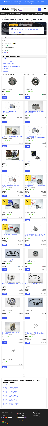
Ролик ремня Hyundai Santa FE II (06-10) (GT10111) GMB (12, 137)
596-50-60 (15, 8)
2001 (15, 29)
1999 (20, 32)
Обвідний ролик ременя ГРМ (8, 63)
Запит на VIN (20, 420)
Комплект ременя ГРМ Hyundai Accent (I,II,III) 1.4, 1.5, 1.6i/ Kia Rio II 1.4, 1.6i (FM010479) (12, 260)
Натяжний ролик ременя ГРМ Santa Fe (10, 400)
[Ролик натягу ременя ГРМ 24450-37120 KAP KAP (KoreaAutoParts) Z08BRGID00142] (12, 105)
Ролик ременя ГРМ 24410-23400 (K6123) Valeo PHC (12, 283)
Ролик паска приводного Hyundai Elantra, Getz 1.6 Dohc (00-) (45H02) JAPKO (35, 88)
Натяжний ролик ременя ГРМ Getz (9, 388)
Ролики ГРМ (5, 71)
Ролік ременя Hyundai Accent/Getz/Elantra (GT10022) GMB (11, 333)
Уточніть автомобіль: (5, 25)
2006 (28, 29)
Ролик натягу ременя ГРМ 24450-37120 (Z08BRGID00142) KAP (10, 112)
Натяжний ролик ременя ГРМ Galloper (10, 387)
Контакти (40, 5)
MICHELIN (6, 49)
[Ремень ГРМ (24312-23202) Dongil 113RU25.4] (35, 278)
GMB (5, 42)
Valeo (5, 52)
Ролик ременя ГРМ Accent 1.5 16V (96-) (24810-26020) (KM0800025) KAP (34, 112)
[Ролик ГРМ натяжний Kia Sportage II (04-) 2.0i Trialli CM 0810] (35, 155)
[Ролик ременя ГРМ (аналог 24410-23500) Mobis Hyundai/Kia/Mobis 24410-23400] (35, 179)
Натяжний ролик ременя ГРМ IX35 (9, 395)
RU (4, 5)
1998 (17, 32)
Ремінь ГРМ (4, 60)
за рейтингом (10, 74)
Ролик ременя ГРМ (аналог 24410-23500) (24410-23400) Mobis (35, 186)
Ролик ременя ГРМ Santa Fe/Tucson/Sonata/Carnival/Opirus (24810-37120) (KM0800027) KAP (35, 137)
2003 (20, 29)
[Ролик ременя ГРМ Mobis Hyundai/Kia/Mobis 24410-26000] (35, 204)
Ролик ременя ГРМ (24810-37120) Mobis (10, 234)
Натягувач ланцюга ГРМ (7, 69)
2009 (37, 29)
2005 (26, 29)
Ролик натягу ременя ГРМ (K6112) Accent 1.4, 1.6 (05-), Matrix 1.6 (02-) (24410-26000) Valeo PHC (35, 235)
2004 (23, 29)
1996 (12, 32)
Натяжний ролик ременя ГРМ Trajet (9, 404)
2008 (34, 29)
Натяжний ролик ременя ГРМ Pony (9, 399)
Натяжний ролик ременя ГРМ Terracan (10, 403)
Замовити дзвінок (21, 418)
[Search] (39, 9)
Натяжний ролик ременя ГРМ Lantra (10, 396)
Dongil (5, 40)
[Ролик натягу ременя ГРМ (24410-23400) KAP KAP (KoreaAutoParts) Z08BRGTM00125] (12, 179)
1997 (15, 32)
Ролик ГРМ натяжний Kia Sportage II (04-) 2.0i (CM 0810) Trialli (35, 161)
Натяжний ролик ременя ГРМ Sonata (10, 402)
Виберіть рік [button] (13, 25)
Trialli (5, 50)
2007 (31, 29)
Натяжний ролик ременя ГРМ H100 (9, 391)
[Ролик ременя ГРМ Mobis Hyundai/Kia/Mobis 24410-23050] (12, 204)
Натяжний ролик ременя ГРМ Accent (10, 384)
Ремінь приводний (6, 65)
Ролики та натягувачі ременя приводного (11, 66)
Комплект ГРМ (5, 58)
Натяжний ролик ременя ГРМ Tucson (10, 405)
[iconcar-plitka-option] (44, 74)
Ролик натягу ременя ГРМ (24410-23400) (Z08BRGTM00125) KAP (10, 186)
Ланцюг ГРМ (5, 68)
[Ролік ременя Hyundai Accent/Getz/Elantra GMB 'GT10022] (12, 326)
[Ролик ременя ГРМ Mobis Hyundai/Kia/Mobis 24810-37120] (12, 228)
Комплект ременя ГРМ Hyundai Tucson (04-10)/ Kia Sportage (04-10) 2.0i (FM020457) (35, 309)
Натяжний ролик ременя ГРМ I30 (9, 394)
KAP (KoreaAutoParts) (8, 47)
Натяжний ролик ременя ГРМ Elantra (10, 386)
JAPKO (5, 45)
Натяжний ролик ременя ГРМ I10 (9, 392)
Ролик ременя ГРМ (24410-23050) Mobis (10, 209)
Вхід (45, 5)
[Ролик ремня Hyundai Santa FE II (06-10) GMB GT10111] (12, 130)
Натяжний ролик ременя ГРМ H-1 (9, 390)
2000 (12, 29)
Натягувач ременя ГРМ (7, 61)
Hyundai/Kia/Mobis (9, 43)
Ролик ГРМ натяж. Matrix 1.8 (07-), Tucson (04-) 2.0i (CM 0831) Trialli (12, 161)
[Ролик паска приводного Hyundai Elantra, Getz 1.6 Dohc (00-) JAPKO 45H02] (35, 81)
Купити (4, 97)
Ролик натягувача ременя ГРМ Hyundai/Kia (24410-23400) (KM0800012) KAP (11, 357)
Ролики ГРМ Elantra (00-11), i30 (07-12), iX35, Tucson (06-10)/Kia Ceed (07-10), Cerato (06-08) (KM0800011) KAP (34, 333)
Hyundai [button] (22, 25)
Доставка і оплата (33, 5)
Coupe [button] (28, 25)
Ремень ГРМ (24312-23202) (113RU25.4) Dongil (34, 283)
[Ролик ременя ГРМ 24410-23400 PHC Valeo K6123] (12, 278)
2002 (17, 29)
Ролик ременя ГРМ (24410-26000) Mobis (33, 209)
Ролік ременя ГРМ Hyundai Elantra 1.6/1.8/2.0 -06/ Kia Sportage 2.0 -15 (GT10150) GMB (35, 260)
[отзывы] (6, 422)
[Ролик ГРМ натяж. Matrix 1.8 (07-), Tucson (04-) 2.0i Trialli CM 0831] (12, 155)
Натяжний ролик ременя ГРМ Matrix (10, 398)
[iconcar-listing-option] (45, 74)
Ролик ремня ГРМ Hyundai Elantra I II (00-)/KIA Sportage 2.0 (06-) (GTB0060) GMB (11, 309)
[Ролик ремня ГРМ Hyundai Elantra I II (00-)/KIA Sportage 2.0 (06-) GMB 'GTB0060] (12, 302)
